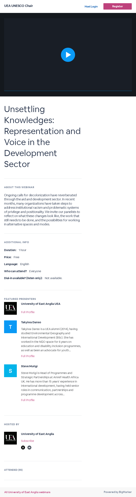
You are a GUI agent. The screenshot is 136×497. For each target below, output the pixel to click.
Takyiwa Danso (31, 322)
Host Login (91, 6)
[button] (68, 54)
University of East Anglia (37, 434)
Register (117, 6)
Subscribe (27, 441)
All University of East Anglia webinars (27, 492)
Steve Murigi (29, 366)
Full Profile (28, 312)
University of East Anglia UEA (40, 304)
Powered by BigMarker (118, 492)
